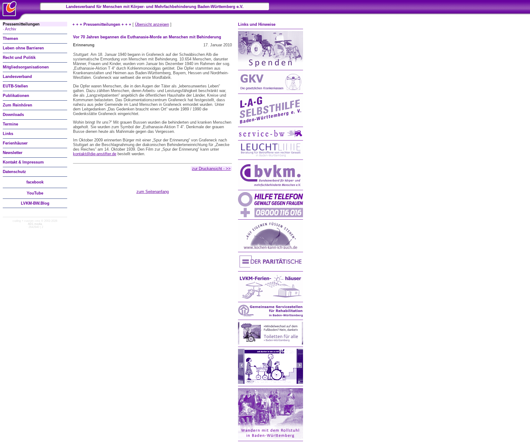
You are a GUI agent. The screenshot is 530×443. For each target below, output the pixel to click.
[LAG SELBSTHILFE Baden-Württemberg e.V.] (270, 123)
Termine (10, 124)
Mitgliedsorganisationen (26, 67)
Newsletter (12, 152)
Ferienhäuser (15, 143)
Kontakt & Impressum (23, 162)
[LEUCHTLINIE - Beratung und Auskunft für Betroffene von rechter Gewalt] (270, 156)
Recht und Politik (19, 57)
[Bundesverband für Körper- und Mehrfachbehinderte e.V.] (270, 186)
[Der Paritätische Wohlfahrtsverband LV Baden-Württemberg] (270, 267)
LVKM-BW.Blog (35, 203)
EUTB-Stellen (15, 86)
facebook (35, 182)
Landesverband (17, 76)
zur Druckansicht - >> (211, 168)
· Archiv (9, 29)
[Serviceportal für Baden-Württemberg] (270, 136)
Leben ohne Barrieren (23, 48)
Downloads (13, 114)
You (35, 193)
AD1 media (35, 223)
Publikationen (16, 95)
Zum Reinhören (17, 105)
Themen (10, 38)
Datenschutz (14, 171)
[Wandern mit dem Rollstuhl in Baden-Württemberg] (270, 437)
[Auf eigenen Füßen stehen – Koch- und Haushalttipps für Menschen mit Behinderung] (270, 248)
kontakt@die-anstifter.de (94, 154)
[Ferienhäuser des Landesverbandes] (270, 298)
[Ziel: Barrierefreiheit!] (270, 382)
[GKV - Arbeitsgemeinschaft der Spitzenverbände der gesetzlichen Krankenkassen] (270, 90)
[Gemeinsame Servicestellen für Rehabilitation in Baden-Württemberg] (270, 316)
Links (8, 133)
